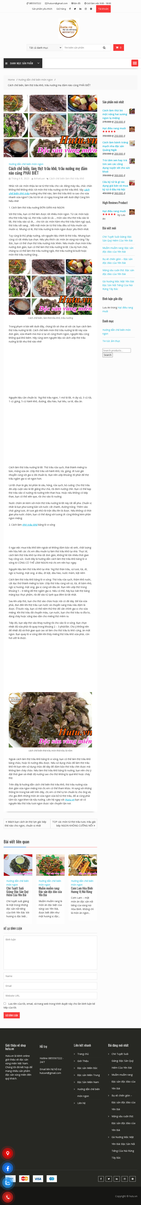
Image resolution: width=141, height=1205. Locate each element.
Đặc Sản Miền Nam (88, 1082)
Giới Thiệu (83, 1061)
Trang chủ (83, 1054)
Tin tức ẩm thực (111, 341)
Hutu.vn (69, 799)
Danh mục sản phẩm (21, 63)
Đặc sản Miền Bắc (87, 1068)
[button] (134, 63)
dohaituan (39, 178)
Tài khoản (103, 8)
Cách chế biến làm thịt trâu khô (66, 178)
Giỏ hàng (61, 8)
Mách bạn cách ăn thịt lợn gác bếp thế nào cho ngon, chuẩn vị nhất (25, 823)
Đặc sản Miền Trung (88, 1075)
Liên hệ (81, 1103)
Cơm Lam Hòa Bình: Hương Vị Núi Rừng (82, 890)
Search (107, 355)
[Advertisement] (50, 370)
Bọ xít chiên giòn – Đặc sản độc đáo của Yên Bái (123, 1102)
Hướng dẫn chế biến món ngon (26, 164)
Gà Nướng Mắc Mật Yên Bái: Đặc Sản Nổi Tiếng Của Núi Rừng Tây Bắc (118, 285)
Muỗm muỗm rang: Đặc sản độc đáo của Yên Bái (50, 891)
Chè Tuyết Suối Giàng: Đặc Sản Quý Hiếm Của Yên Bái (17, 891)
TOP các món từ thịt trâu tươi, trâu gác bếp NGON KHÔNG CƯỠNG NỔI (74, 823)
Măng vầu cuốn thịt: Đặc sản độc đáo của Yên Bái (123, 1123)
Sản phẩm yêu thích (42, 8)
